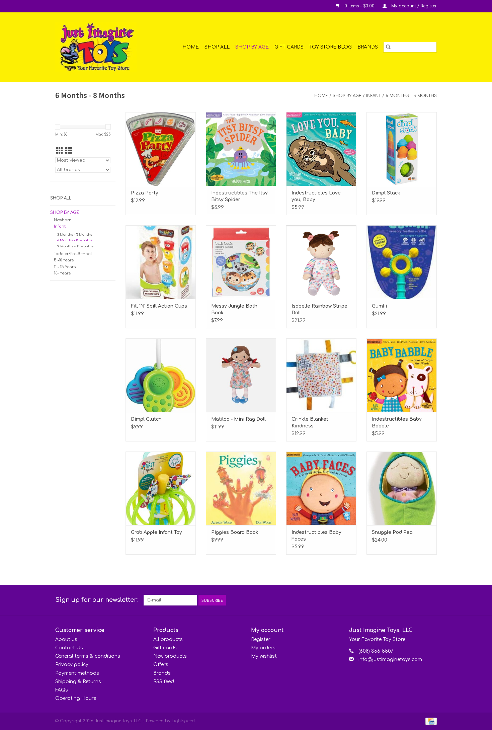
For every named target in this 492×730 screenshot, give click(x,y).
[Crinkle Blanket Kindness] (321, 375)
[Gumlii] (401, 262)
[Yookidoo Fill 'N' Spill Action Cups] (161, 262)
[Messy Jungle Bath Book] (241, 262)
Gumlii (379, 306)
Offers (160, 664)
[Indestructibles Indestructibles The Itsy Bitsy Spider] (241, 149)
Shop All (217, 47)
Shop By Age (252, 47)
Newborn (63, 220)
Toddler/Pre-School (73, 254)
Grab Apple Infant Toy (156, 532)
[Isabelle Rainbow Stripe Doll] (321, 262)
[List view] (68, 151)
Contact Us (69, 647)
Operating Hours (75, 698)
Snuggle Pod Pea (392, 532)
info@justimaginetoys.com (390, 659)
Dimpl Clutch (146, 419)
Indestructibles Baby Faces (316, 536)
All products (168, 639)
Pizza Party (144, 192)
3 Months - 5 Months (74, 234)
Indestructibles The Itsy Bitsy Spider (239, 196)
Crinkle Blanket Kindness (310, 422)
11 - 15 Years (65, 267)
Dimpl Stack (386, 192)
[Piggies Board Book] (241, 488)
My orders (263, 647)
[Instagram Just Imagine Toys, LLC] (431, 600)
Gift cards (289, 47)
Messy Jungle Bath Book (234, 309)
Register (260, 639)
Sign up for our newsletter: (97, 599)
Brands (367, 47)
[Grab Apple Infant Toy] (161, 488)
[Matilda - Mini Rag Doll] (241, 375)
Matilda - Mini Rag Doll (238, 419)
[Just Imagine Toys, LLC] (101, 47)
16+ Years (62, 273)
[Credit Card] (430, 721)
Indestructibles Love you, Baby (316, 196)
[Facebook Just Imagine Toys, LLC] (419, 600)
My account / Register (413, 6)
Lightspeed (183, 721)
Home (190, 47)
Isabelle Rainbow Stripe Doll (319, 309)
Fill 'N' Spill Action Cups (159, 306)
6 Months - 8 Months (411, 95)
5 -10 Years (64, 260)
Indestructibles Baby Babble (397, 422)
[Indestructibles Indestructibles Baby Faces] (321, 488)
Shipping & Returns (78, 681)
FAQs (61, 690)
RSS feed (163, 681)
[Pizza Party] (161, 149)
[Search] (388, 47)
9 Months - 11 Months (75, 246)
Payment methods (77, 673)
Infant (373, 95)
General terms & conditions (87, 656)
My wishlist (264, 656)
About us (66, 639)
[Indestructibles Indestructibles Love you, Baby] (321, 149)
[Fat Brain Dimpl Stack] (401, 149)
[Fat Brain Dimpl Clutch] (161, 375)
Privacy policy (71, 664)
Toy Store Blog (330, 47)
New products (170, 656)
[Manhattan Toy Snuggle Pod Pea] (401, 488)
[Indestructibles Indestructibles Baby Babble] (401, 375)
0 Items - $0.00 (359, 6)
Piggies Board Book (234, 532)
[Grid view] (59, 151)
